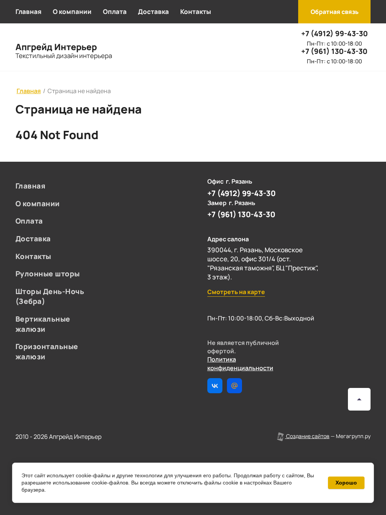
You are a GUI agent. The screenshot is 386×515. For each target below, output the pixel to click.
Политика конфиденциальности (240, 363)
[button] (334, 11)
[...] (232, 11)
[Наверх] (359, 399)
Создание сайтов (307, 436)
